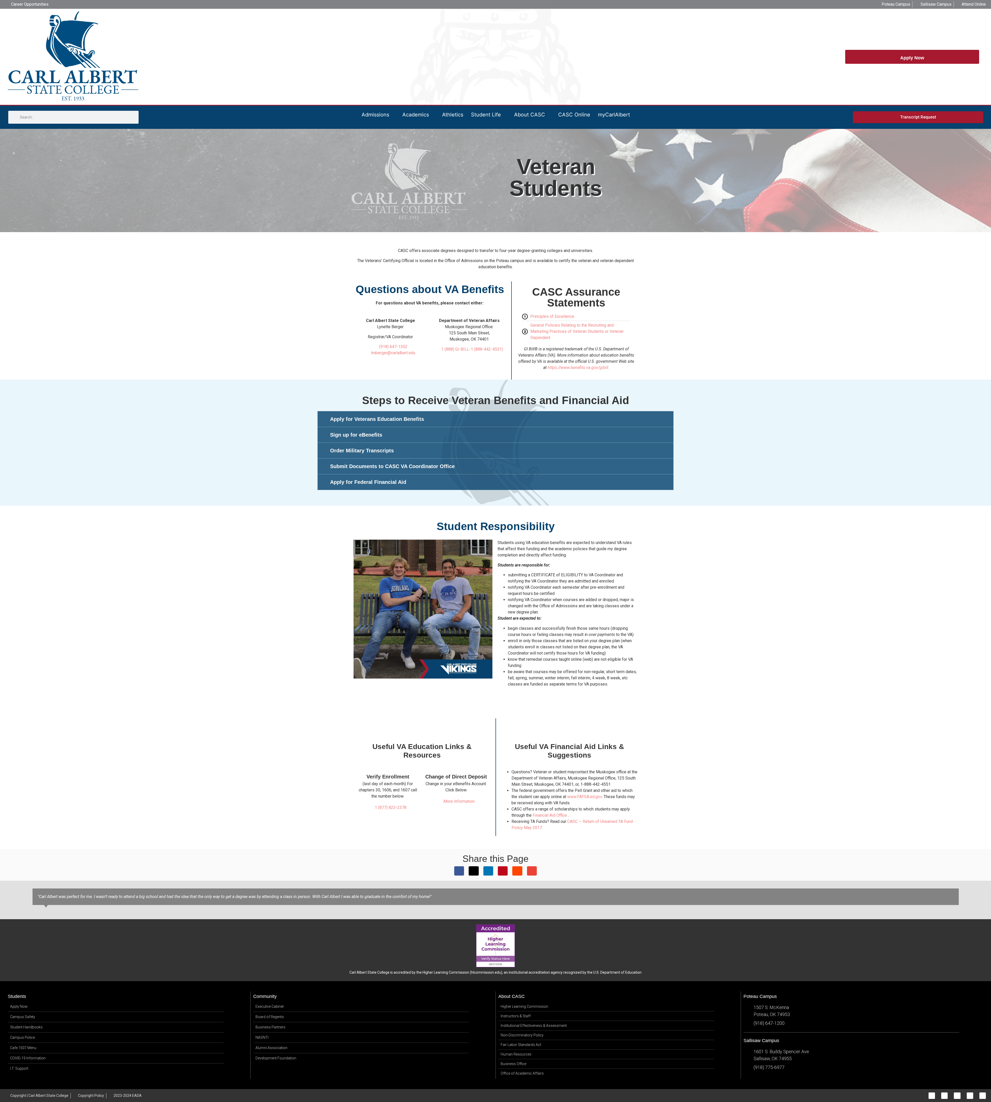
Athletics (452, 115)
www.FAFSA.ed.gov (584, 796)
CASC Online (574, 115)
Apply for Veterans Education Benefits (377, 419)
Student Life (486, 115)
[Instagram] (944, 1095)
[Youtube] (982, 1095)
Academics (415, 115)
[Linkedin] (970, 1095)
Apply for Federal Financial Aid (368, 482)
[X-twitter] (957, 1095)
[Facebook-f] (932, 1095)
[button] (495, 419)
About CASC (529, 115)
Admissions (375, 115)
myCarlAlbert (614, 115)
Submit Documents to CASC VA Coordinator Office (392, 466)
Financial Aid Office (550, 815)
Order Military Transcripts (362, 450)
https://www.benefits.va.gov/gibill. (578, 367)
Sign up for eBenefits (356, 435)
